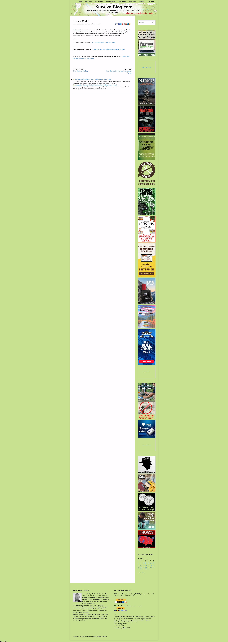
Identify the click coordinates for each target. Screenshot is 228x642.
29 (143, 569)
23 (146, 567)
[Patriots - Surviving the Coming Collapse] (147, 91)
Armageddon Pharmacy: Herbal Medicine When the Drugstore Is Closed (95, 85)
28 (141, 569)
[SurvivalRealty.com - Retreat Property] (146, 43)
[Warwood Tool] (146, 483)
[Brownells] (147, 260)
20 (138, 567)
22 (143, 567)
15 (143, 565)
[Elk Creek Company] (147, 174)
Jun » (143, 573)
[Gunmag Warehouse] (147, 118)
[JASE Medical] (146, 520)
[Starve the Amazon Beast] (146, 410)
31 (148, 569)
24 (148, 567)
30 (146, 569)
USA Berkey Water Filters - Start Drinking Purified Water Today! (92, 79)
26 (153, 567)
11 (151, 563)
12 (153, 563)
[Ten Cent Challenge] (146, 502)
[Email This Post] (117, 23)
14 (141, 565)
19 (153, 565)
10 (148, 563)
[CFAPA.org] (146, 464)
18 (151, 565)
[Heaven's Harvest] (147, 229)
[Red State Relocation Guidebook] (146, 539)
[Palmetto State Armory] (147, 347)
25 (151, 567)
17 (148, 565)
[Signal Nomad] (147, 291)
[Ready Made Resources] (147, 201)
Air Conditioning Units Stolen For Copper (103, 42)
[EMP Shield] (146, 429)
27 (138, 569)
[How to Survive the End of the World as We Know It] (147, 146)
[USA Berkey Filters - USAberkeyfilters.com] (146, 392)
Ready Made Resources (80, 30)
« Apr (139, 573)
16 (146, 565)
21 (141, 567)
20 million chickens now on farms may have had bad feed (108, 49)
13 (138, 565)
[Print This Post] (115, 23)
